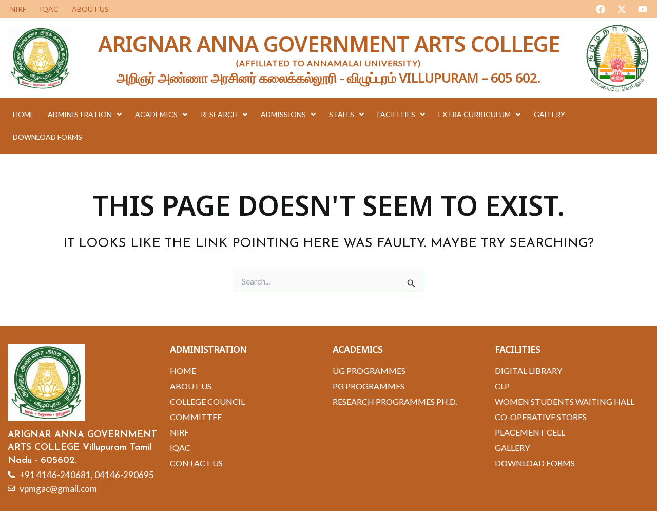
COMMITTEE (196, 417)
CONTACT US (196, 463)
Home (23, 114)
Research (219, 114)
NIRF (18, 9)
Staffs (341, 114)
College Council (207, 401)
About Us (90, 9)
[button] (85, 114)
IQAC (49, 9)
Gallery (549, 114)
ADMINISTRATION (80, 114)
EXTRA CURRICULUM (474, 114)
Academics (156, 114)
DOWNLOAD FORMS (47, 137)
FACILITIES (396, 114)
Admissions (283, 114)
